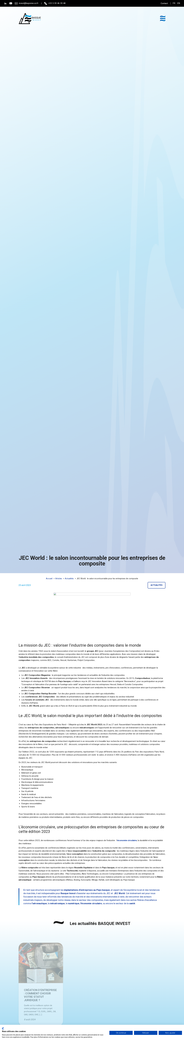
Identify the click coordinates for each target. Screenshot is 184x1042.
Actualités (156, 585)
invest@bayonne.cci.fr (28, 3)
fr (174, 3)
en (178, 3)
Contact (164, 3)
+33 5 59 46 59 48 (57, 3)
